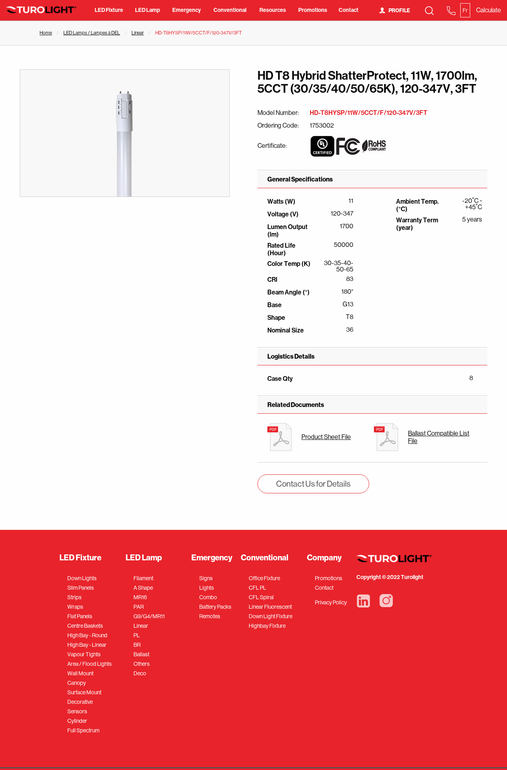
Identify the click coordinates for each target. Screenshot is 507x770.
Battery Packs (215, 607)
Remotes (209, 616)
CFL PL (257, 588)
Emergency (186, 10)
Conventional (229, 10)
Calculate (488, 10)
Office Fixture (264, 578)
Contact (348, 10)
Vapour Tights (84, 654)
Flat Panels (79, 616)
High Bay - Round (87, 635)
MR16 (140, 597)
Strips (74, 597)
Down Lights (82, 578)
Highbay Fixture (267, 626)
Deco (139, 673)
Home (46, 33)
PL (136, 635)
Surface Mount (84, 692)
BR (137, 645)
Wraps (75, 607)
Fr (465, 10)
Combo (208, 597)
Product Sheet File (326, 437)
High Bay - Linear (87, 645)
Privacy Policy (331, 602)
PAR (138, 607)
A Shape (143, 588)
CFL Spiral (261, 597)
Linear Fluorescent (270, 607)
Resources (272, 10)
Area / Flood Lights (89, 664)
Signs (206, 578)
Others (141, 664)
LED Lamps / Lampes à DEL (91, 33)
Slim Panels (80, 588)
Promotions (312, 10)
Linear (138, 33)
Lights (206, 588)
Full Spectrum (83, 730)
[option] (124, 133)
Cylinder (77, 721)
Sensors (77, 711)
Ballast (141, 654)
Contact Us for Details (313, 484)
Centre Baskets (85, 626)
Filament (143, 578)
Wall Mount (80, 673)
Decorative (80, 702)
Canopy (76, 683)
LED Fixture (109, 10)
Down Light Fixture (270, 616)
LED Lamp (147, 10)
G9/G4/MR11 (149, 616)
